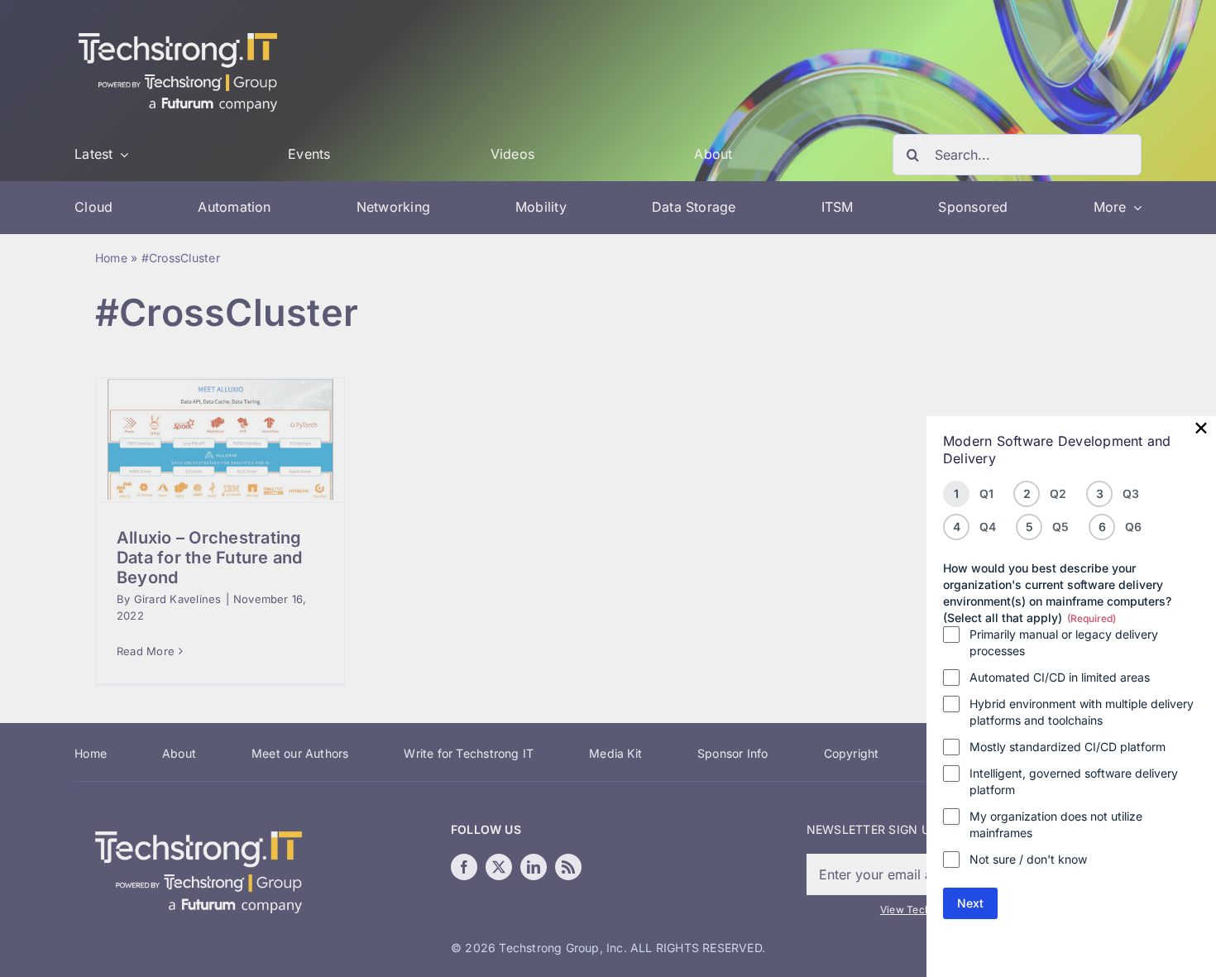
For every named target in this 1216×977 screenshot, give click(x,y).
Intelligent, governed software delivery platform (1073, 781)
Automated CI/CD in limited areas (1059, 677)
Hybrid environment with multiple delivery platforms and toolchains (1081, 712)
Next (970, 903)
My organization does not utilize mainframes (1055, 824)
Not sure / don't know (1028, 859)
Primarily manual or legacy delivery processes (1063, 642)
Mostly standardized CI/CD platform (1067, 747)
